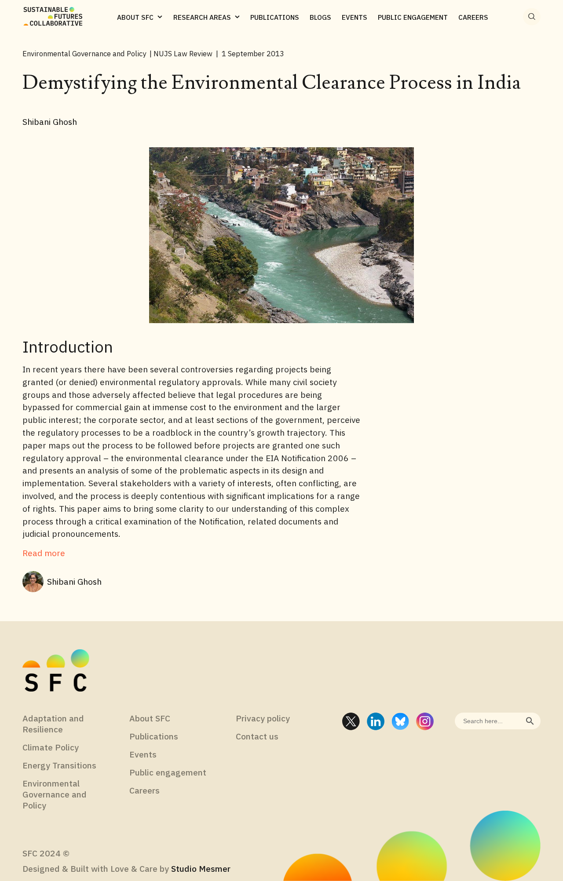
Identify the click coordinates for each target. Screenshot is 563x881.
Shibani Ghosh (74, 581)
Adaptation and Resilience (53, 724)
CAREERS (473, 17)
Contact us (257, 736)
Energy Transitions (59, 765)
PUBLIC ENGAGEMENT (413, 17)
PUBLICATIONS (274, 17)
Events (143, 754)
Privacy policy (263, 718)
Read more (43, 552)
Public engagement (167, 772)
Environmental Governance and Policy (54, 794)
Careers (144, 790)
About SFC (149, 718)
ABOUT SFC (135, 17)
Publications (153, 736)
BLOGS (320, 17)
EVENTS (354, 17)
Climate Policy (50, 747)
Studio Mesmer (200, 868)
